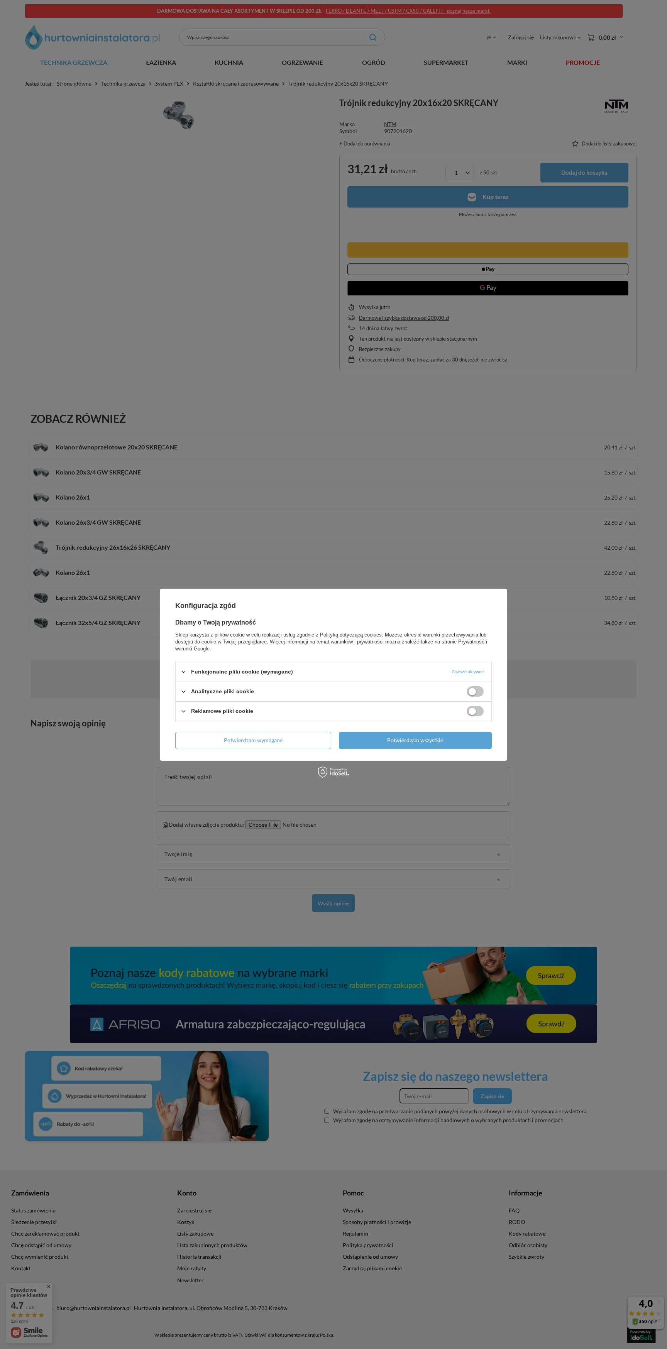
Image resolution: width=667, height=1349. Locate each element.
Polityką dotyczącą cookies (351, 634)
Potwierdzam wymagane (253, 740)
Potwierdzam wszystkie (415, 740)
